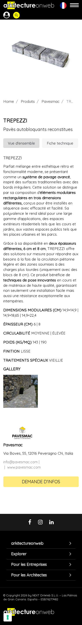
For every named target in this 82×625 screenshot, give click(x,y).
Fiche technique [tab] (60, 143)
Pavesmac (50, 101)
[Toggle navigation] (74, 5)
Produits (28, 101)
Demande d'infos (41, 481)
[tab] (41, 543)
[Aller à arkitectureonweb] (28, 5)
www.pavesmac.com (24, 467)
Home (8, 101)
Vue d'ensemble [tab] (21, 143)
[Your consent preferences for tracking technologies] (7, 617)
